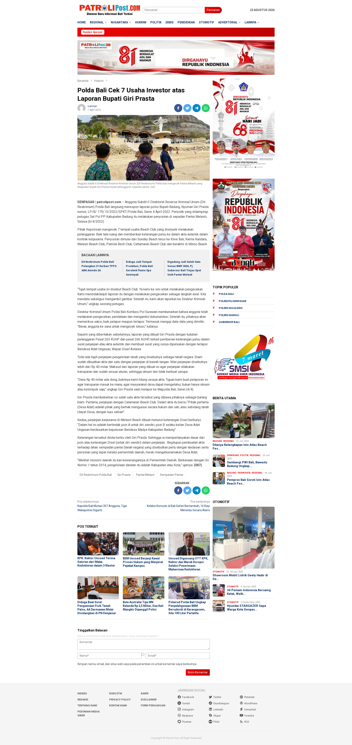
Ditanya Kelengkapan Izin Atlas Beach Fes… (240, 446)
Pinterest (249, 697)
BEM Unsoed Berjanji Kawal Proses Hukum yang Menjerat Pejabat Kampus (143, 562)
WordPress (250, 703)
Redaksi (82, 699)
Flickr (216, 721)
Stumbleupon (221, 703)
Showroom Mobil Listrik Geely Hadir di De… (240, 577)
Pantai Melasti (145, 474)
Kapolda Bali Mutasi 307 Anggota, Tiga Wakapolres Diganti (102, 506)
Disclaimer (148, 699)
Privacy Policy (120, 699)
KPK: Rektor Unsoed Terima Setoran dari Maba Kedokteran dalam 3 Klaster (96, 562)
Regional (228, 441)
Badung (217, 441)
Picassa (186, 721)
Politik (244, 455)
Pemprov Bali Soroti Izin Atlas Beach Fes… (248, 481)
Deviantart (250, 709)
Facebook (188, 697)
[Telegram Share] (196, 108)
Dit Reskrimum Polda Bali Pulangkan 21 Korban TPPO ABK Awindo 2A (99, 266)
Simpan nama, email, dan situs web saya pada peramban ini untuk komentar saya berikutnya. (137, 664)
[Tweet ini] (187, 108)
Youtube (249, 715)
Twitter (217, 697)
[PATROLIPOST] (109, 9)
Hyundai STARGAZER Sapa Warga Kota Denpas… (246, 607)
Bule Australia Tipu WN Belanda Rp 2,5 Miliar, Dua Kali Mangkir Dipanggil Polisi (143, 606)
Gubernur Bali (229, 322)
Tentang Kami (87, 705)
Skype (217, 715)
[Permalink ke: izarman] (81, 107)
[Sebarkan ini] (178, 108)
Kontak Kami (118, 705)
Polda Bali (226, 293)
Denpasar (233, 455)
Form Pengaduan (153, 705)
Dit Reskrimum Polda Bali (96, 474)
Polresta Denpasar (232, 300)
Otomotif (218, 571)
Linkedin (218, 709)
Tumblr (186, 703)
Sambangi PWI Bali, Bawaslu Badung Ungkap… (247, 464)
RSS (246, 721)
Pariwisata (244, 472)
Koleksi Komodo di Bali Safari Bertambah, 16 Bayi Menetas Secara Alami (178, 506)
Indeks (82, 693)
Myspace (187, 715)
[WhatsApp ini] (206, 108)
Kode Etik (115, 693)
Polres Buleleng (231, 308)
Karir (144, 693)
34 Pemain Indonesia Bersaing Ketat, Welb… (249, 592)
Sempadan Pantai (171, 474)
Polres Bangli (229, 314)
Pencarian (213, 10)
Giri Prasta (124, 474)
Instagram (188, 709)
